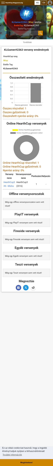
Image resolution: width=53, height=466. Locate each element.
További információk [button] (12, 455)
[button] (2, 2)
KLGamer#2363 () (23, 22)
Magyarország (14, 3)
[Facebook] (18, 287)
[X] (26, 287)
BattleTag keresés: (26, 29)
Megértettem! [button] (26, 462)
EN (44, 2)
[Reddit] (33, 287)
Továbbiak (27, 42)
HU (37, 2)
